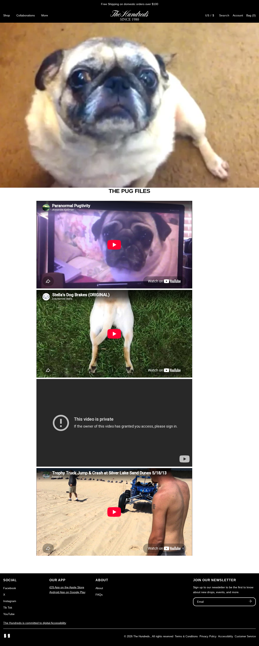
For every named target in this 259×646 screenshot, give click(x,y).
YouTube (9, 614)
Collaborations (25, 15)
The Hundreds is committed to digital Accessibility (34, 623)
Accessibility (225, 636)
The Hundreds (141, 636)
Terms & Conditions (186, 636)
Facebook (9, 588)
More (44, 15)
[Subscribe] (250, 602)
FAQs (99, 594)
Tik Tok (7, 607)
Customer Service (245, 636)
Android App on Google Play (67, 592)
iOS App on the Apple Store (66, 587)
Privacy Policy (208, 636)
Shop (6, 15)
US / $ (209, 15)
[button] (251, 15)
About (99, 588)
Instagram (9, 601)
